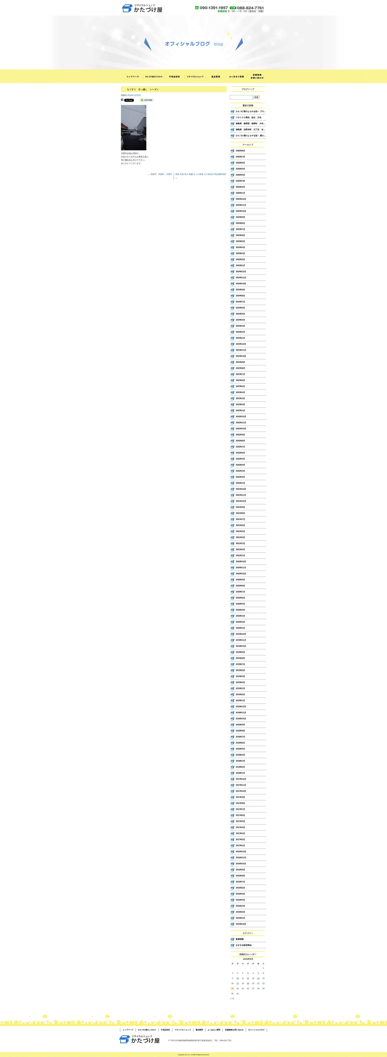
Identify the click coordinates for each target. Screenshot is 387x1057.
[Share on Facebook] (122, 100)
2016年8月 (240, 876)
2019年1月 (240, 700)
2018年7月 (240, 737)
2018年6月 (240, 743)
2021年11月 (241, 495)
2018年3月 (240, 761)
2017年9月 (240, 797)
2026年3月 (240, 181)
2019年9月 (240, 652)
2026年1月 (240, 193)
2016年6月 (240, 888)
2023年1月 (240, 410)
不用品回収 (172, 76)
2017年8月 (240, 803)
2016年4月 (240, 900)
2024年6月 (240, 308)
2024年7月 (240, 302)
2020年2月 (240, 622)
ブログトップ (248, 89)
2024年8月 (240, 296)
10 (238, 978)
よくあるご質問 (234, 76)
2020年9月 (240, 579)
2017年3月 (240, 833)
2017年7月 (240, 809)
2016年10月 (241, 863)
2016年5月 (240, 894)
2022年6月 (240, 453)
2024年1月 (240, 338)
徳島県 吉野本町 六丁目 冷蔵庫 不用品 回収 (251, 129)
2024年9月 (240, 289)
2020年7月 (240, 592)
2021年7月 (240, 519)
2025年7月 (240, 229)
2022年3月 (240, 471)
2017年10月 (241, 791)
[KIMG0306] (133, 148)
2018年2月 (240, 767)
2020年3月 (240, 616)
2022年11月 (241, 422)
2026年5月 (240, 169)
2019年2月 (240, 694)
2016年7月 (240, 882)
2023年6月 (240, 380)
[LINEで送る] (146, 100)
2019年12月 (241, 634)
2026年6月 (240, 163)
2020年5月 (240, 604)
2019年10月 (241, 646)
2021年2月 (240, 549)
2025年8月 (240, 223)
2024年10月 (241, 283)
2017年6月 (240, 815)
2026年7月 (240, 157)
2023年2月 (240, 404)
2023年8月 (240, 368)
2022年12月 (241, 416)
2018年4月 (240, 755)
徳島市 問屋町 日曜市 (160, 174)
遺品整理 (214, 76)
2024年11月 (241, 277)
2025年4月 (240, 247)
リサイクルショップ (193, 76)
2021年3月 (240, 543)
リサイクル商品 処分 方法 (248, 117)
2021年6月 (240, 525)
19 (248, 983)
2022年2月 (240, 477)
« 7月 (232, 999)
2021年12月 (241, 489)
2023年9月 (240, 362)
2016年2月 (240, 912)
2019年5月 (240, 676)
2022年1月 (240, 483)
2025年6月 (240, 235)
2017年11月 (241, 785)
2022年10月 (241, 428)
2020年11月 (241, 567)
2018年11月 (241, 712)
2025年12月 (241, 199)
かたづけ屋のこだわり (152, 76)
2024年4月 (240, 320)
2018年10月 (241, 718)
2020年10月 (241, 573)
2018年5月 (240, 749)
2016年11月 (241, 857)
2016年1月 (240, 918)
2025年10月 (241, 211)
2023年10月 (241, 356)
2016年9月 (240, 869)
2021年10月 (241, 501)
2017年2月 (240, 839)
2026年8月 (240, 151)
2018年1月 (240, 773)
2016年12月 (241, 851)
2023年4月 (240, 392)
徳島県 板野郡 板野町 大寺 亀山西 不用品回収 (251, 123)
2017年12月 (241, 779)
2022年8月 (240, 441)
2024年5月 (240, 314)
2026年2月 (240, 187)
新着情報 (240, 939)
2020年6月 (240, 598)
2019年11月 (241, 640)
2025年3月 (240, 253)
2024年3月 (240, 326)
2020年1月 (240, 628)
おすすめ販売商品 (244, 945)
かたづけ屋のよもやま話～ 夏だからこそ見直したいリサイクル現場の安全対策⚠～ (251, 135)
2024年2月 (240, 332)
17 (238, 983)
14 (258, 978)
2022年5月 (240, 459)
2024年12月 (241, 271)
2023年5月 (240, 386)
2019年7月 (240, 664)
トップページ (131, 76)
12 (248, 978)
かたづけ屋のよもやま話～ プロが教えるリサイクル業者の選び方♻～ (251, 111)
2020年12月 (241, 561)
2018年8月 (240, 731)
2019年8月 (240, 658)
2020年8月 (240, 586)
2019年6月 (240, 670)
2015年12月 (241, 924)
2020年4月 (240, 610)
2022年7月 (240, 447)
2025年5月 (240, 241)
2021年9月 (240, 507)
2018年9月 (240, 724)
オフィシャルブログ (256, 1030)
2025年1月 (240, 265)
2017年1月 (240, 845)
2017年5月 (240, 821)
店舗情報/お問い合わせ (255, 76)
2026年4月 (240, 175)
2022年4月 (240, 465)
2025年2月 (240, 259)
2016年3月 (240, 906)
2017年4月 (240, 827)
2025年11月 (241, 205)
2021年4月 (240, 537)
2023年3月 (240, 398)
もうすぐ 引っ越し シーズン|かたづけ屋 (249, 1)
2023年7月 (240, 374)
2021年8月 (240, 513)
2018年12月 (241, 706)
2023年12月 (241, 344)
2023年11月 (241, 350)
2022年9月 (240, 434)
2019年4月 (240, 682)
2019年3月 (240, 688)
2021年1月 (240, 555)
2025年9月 (240, 217)
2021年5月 (240, 531)
